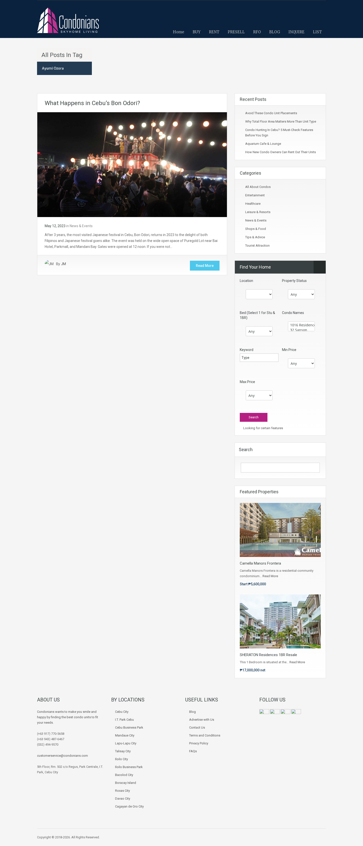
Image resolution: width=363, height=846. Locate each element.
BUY (197, 32)
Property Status (294, 281)
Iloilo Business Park (129, 767)
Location (246, 281)
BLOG (274, 32)
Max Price (247, 382)
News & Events (81, 226)
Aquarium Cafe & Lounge (263, 144)
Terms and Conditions (204, 735)
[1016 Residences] (301, 325)
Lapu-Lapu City (125, 743)
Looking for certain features (262, 428)
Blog (192, 712)
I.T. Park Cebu (124, 719)
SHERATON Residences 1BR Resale (268, 655)
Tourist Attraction (257, 245)
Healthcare (253, 203)
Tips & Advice (255, 237)
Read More (205, 266)
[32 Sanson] (301, 330)
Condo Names (293, 313)
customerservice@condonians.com (62, 755)
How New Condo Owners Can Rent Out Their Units (280, 152)
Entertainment (255, 195)
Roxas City (122, 790)
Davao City (122, 798)
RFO (257, 32)
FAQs (193, 751)
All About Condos (258, 187)
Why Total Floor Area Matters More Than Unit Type (280, 121)
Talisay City (123, 751)
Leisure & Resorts (257, 212)
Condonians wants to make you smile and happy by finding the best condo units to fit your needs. (67, 717)
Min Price (289, 350)
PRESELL (236, 32)
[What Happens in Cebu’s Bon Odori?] (132, 164)
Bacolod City (124, 775)
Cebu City (121, 712)
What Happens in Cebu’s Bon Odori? (92, 103)
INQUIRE (296, 32)
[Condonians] (68, 23)
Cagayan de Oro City (129, 806)
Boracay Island (125, 783)
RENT (214, 32)
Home (178, 32)
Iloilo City (121, 759)
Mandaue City (124, 735)
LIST (317, 32)
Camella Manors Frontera (260, 563)
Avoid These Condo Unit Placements (271, 113)
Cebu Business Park (129, 727)
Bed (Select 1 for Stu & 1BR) (257, 315)
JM (63, 264)
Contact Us (197, 727)
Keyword (246, 350)
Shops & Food (255, 229)
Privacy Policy (198, 743)
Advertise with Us (201, 719)
